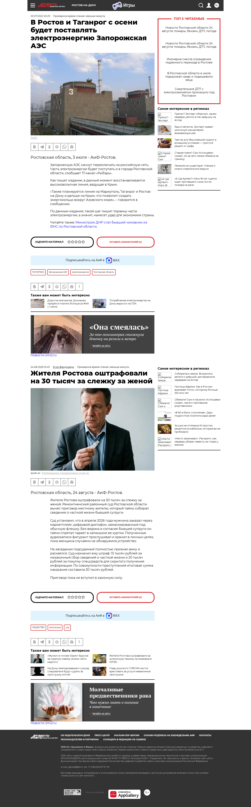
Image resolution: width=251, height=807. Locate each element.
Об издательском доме (75, 735)
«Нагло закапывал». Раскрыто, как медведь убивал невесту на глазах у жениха (196, 441)
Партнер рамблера (94, 792)
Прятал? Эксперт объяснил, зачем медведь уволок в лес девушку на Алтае (195, 117)
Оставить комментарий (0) (125, 242)
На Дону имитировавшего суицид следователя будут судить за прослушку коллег (68, 671)
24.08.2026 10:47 (40, 366)
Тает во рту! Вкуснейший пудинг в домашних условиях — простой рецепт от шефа (195, 142)
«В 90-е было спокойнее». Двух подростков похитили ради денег (195, 414)
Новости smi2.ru (44, 355)
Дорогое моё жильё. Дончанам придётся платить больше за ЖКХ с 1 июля (68, 303)
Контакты (205, 735)
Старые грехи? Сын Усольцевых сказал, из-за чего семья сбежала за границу (196, 155)
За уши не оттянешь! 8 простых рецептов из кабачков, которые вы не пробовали (197, 428)
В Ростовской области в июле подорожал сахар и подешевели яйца (189, 77)
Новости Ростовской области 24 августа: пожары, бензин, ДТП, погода (189, 29)
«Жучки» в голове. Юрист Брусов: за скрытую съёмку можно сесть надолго (68, 658)
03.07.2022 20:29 (40, 16)
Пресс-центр (102, 735)
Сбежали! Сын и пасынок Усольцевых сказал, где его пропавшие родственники (197, 402)
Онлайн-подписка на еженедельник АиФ (169, 735)
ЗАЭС (34, 137)
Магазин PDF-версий (126, 735)
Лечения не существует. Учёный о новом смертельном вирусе (195, 167)
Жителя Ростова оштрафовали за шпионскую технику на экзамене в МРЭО (130, 658)
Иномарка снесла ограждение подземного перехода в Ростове (189, 61)
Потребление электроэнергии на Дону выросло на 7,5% (129, 302)
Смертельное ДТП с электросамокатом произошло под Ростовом (189, 92)
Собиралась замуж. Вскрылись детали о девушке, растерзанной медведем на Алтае (195, 376)
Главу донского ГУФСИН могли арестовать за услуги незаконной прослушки (130, 671)
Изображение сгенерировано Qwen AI (65, 473)
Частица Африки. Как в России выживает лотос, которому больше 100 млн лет (196, 389)
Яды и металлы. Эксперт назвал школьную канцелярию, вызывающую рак (194, 130)
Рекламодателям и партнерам (80, 739)
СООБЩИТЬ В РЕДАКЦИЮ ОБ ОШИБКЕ (124, 739)
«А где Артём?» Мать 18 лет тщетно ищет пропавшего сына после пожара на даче (196, 181)
